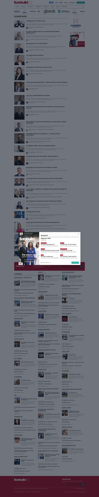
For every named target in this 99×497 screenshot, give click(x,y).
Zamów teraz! (75, 262)
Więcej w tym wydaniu (46, 262)
